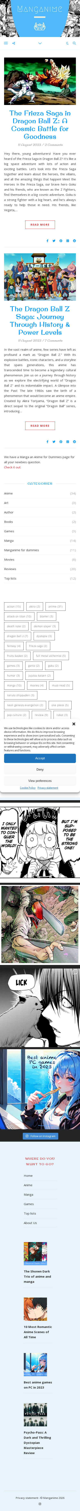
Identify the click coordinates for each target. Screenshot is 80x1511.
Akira (34, 606)
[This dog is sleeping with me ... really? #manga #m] (40, 1007)
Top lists (10, 578)
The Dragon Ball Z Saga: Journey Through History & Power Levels (40, 320)
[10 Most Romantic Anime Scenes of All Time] (35, 1306)
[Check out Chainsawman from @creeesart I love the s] (40, 925)
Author (9, 512)
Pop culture (16, 715)
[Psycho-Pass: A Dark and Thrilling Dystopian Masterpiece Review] (35, 1411)
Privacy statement (48, 787)
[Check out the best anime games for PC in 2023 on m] (40, 1089)
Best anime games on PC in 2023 (38, 1384)
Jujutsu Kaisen (40, 675)
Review (41, 715)
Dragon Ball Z (17, 636)
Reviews (10, 569)
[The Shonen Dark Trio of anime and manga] (35, 1250)
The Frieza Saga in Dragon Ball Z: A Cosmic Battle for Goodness (40, 125)
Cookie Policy (27, 787)
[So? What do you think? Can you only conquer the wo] (40, 843)
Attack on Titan (19, 616)
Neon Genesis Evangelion (25, 705)
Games (9, 531)
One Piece (60, 705)
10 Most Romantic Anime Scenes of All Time (38, 1332)
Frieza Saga (38, 646)
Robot (62, 715)
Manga (9, 540)
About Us (30, 1223)
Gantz (34, 665)
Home (28, 1175)
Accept (40, 758)
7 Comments (53, 340)
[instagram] (40, 1504)
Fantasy (14, 646)
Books (8, 522)
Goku (53, 665)
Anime (8, 493)
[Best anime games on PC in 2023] (35, 1361)
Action (14, 606)
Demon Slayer (45, 626)
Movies (9, 559)
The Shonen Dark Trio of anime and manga (37, 1276)
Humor (13, 675)
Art (6, 503)
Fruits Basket (17, 656)
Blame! (46, 616)
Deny (40, 769)
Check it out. (12, 467)
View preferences (40, 781)
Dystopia (44, 636)
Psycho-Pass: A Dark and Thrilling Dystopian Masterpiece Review (37, 1442)
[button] (74, 724)
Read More (40, 224)
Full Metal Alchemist (51, 656)
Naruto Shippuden (20, 695)
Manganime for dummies (21, 550)
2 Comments (54, 145)
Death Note (16, 626)
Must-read (61, 685)
